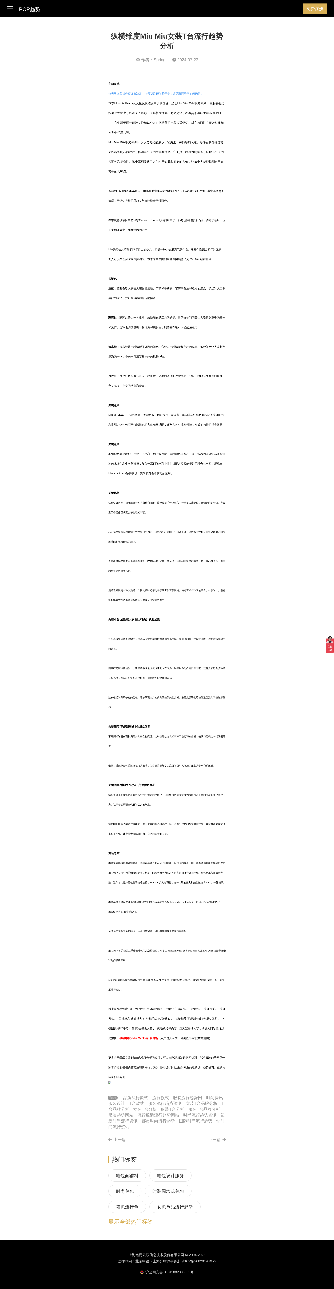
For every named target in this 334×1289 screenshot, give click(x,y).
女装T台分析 (145, 1109)
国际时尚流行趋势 (195, 1121)
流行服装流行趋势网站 (158, 1115)
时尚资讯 (214, 1097)
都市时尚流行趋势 (158, 1121)
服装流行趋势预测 (165, 1103)
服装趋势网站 (120, 1115)
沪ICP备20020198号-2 (199, 1261)
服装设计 (116, 1103)
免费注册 (315, 8)
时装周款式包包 (168, 1191)
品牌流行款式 (135, 1097)
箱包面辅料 (127, 1175)
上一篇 (119, 1139)
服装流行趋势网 (187, 1097)
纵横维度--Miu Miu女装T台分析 (139, 1038)
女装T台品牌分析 (201, 1103)
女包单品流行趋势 (175, 1207)
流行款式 (160, 1097)
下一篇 (214, 1139)
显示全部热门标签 (130, 1222)
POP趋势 (29, 9)
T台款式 (136, 1103)
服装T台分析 (172, 1109)
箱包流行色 (127, 1207)
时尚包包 (125, 1191)
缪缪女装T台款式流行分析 (136, 1057)
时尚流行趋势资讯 (200, 1115)
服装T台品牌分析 (204, 1109)
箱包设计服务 (170, 1175)
